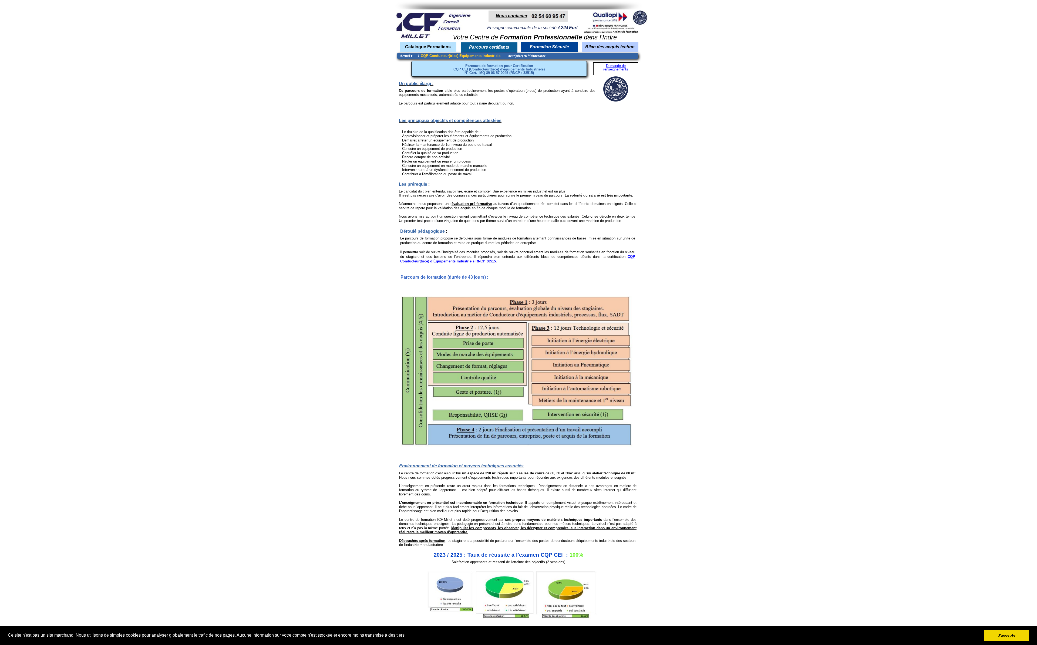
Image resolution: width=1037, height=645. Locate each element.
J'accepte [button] (1006, 635)
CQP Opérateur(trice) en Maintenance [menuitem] (519, 56)
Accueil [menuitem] (406, 56)
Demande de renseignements (615, 67)
